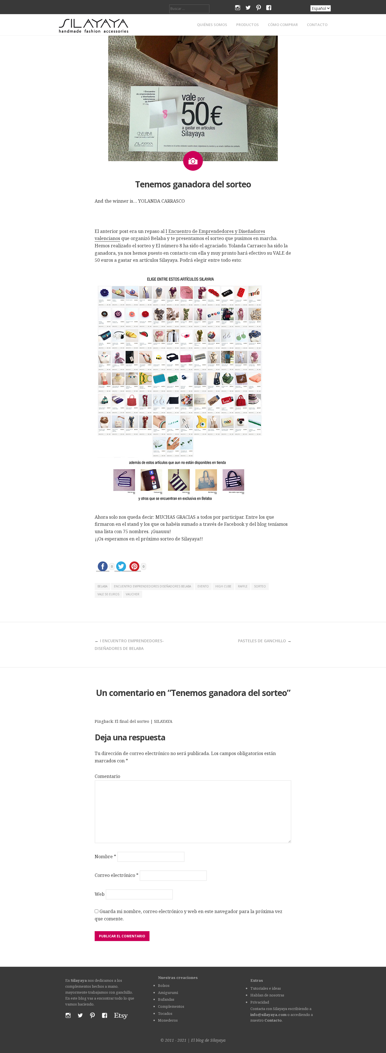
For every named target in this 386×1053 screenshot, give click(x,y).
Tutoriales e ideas (265, 988)
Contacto (317, 25)
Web (100, 894)
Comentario (107, 776)
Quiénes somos (212, 25)
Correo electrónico (116, 875)
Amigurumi (168, 992)
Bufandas (166, 999)
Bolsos (164, 985)
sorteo (260, 586)
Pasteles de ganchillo (262, 640)
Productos (247, 25)
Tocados (165, 1013)
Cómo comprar (283, 25)
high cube (223, 586)
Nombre (105, 856)
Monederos (168, 1020)
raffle (243, 586)
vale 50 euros (108, 594)
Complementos (171, 1006)
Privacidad (259, 1002)
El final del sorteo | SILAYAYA (143, 721)
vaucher (132, 594)
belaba (102, 586)
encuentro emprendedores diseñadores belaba (152, 586)
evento (203, 586)
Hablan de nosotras (267, 995)
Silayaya (217, 1040)
